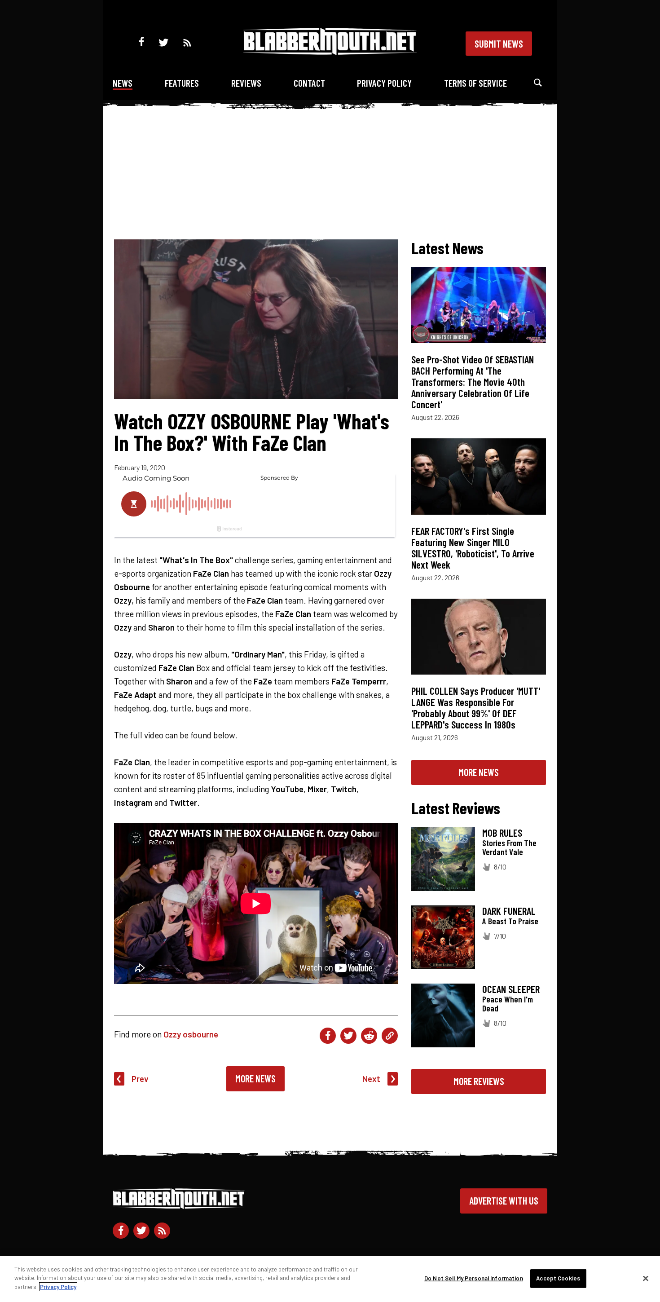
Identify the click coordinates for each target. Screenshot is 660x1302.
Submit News (499, 43)
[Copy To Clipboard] (390, 1036)
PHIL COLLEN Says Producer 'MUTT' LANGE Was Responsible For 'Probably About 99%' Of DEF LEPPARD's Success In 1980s (475, 707)
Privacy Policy (384, 82)
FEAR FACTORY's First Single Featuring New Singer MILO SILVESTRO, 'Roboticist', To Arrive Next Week (472, 548)
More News (255, 1078)
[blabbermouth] (330, 52)
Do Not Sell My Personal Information (473, 1278)
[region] (330, 1279)
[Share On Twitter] (348, 1036)
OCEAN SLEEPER (511, 989)
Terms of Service (475, 82)
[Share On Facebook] (328, 1036)
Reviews (246, 82)
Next (371, 1078)
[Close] (646, 1279)
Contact (309, 82)
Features (182, 82)
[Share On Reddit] (369, 1036)
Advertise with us (503, 1200)
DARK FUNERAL (509, 911)
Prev (140, 1078)
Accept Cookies (558, 1278)
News (122, 82)
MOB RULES (502, 832)
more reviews (478, 1081)
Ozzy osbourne (190, 1034)
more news (478, 772)
